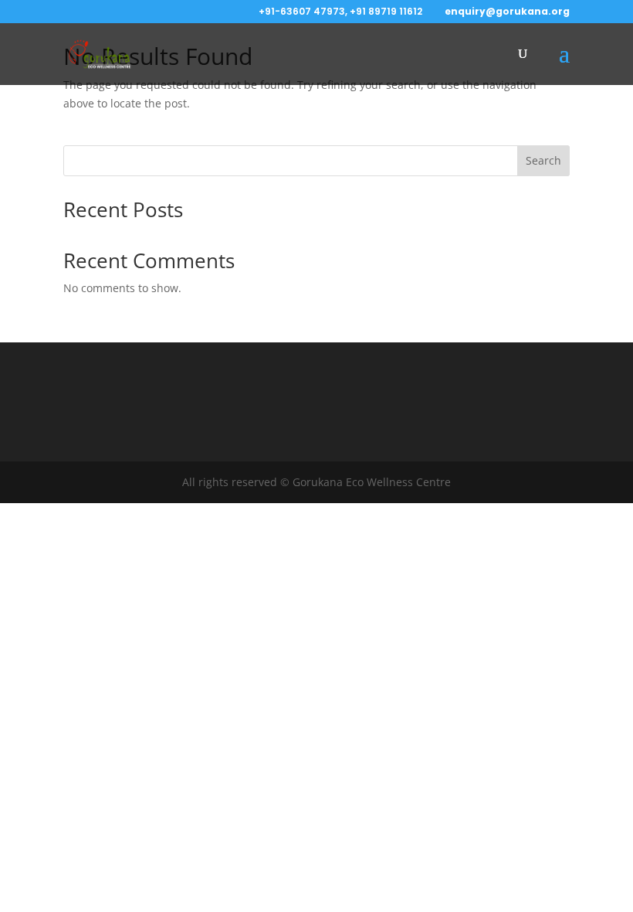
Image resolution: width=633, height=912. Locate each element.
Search (543, 160)
